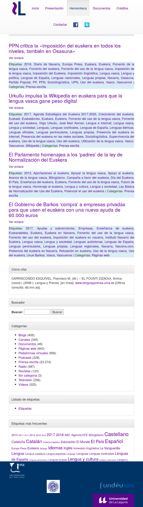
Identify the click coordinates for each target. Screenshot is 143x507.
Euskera (104, 64)
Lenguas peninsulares (52, 132)
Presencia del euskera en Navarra (33, 250)
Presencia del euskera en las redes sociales (52, 136)
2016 (44, 435)
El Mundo (83, 441)
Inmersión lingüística (86, 448)
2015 (38, 435)
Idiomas (55, 447)
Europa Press (72, 64)
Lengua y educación (107, 459)
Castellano (116, 433)
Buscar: (17, 312)
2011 (21, 435)
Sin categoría (27, 375)
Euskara (90, 64)
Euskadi (14, 118)
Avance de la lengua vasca (28, 177)
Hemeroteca (78, 8)
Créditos (122, 8)
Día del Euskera (122, 177)
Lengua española (56, 453)
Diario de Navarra (47, 64)
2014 (32, 435)
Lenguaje (71, 453)
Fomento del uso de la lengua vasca (87, 68)
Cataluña (18, 441)
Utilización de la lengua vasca (102, 141)
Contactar (60, 24)
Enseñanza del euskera (36, 181)
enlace (19, 57)
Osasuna (127, 77)
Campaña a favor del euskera (88, 177)
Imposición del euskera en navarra (78, 237)
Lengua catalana (35, 453)
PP (35, 82)
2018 (27, 64)
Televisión (25, 379)
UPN (75, 82)
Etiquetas (25, 408)
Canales (24, 339)
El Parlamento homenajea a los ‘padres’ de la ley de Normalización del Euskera (66, 157)
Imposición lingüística (83, 73)
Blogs (22, 335)
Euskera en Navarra (60, 232)
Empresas (85, 228)
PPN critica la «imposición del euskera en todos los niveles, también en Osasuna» (65, 48)
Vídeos (23, 384)
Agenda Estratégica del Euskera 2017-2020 (64, 114)
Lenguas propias (94, 77)
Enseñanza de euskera (115, 228)
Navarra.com (124, 246)
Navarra (113, 77)
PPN (42, 82)
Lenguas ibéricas (121, 127)
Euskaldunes (31, 118)
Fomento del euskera (44, 68)
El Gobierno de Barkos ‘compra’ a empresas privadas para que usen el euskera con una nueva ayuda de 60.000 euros (67, 209)
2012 (27, 173)
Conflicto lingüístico (51, 442)
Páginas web (101, 255)
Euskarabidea (18, 232)
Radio (22, 366)
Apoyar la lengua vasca (88, 173)
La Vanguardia (110, 448)
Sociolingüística (58, 82)
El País (13, 181)
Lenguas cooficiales (64, 127)
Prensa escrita (36, 86)
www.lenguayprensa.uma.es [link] (94, 282)
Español (114, 440)
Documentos (101, 8)
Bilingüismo (57, 177)
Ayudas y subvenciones (55, 228)
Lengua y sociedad (22, 127)
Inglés (68, 447)
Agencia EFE (79, 435)
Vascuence (124, 82)
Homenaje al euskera (48, 186)
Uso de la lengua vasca (38, 141)
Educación (68, 441)
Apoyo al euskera (120, 173)
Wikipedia (32, 145)
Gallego (43, 448)
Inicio (35, 8)
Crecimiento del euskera (116, 114)
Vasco (110, 82)
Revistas (24, 371)
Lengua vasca (109, 73)
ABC (67, 435)
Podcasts (24, 357)
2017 (27, 114)
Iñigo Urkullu (48, 123)
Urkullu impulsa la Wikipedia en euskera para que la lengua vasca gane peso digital (65, 98)
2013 (26, 435)
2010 (15, 435)
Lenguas (43, 127)
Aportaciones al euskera (51, 173)
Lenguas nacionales (65, 77)
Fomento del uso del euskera (30, 237)
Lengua (18, 453)
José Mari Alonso (71, 123)
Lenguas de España (35, 77)
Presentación (54, 8)
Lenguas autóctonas (88, 241)
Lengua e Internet (98, 123)
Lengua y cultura (76, 186)
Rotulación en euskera (75, 250)
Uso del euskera (92, 82)
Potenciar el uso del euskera (84, 191)
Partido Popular (20, 82)
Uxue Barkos (36, 255)
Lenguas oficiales (21, 132)
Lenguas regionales (84, 246)
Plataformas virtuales (33, 353)
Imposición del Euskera (49, 73)
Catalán (34, 441)
